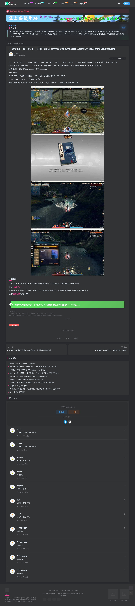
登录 (62, 412)
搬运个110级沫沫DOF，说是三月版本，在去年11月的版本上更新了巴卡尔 (34, 373)
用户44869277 (22, 528)
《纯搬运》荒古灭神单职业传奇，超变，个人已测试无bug (29, 370)
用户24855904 (22, 570)
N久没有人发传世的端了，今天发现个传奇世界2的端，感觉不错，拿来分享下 (35, 389)
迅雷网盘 (17, 287)
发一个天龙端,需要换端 (17, 392)
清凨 (18, 500)
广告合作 (63, 590)
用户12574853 (22, 542)
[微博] (54, 599)
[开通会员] (131, 588)
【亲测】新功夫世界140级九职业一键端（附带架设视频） (29, 376)
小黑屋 (76, 590)
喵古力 (19, 429)
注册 (74, 412)
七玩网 (16, 53)
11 (113, 58)
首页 (9, 43)
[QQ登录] (65, 422)
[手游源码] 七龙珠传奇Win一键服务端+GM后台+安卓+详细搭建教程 (32, 382)
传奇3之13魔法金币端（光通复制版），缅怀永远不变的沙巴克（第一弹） (34, 367)
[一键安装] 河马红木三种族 (18, 386)
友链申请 (50, 590)
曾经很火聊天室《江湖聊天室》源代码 (22, 363)
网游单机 (16, 43)
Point (19, 514)
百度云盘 (16, 294)
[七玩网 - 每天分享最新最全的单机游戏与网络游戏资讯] (7, 590)
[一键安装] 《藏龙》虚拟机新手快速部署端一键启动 (26, 379)
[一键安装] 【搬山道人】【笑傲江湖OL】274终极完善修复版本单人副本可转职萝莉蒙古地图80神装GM (62, 49)
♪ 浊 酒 (19, 471)
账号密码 (20, 486)
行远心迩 (20, 443)
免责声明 (56, 590)
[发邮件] (59, 599)
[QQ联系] (49, 599)
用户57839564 (22, 556)
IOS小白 (20, 457)
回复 (27, 436)
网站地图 (70, 590)
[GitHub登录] (69, 422)
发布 (127, 3)
